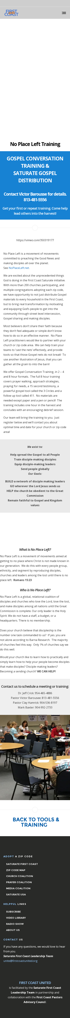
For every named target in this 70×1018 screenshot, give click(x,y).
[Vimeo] (65, 3)
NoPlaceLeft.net (19, 268)
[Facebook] (61, 3)
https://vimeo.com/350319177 (35, 240)
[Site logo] (11, 13)
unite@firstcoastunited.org (20, 961)
